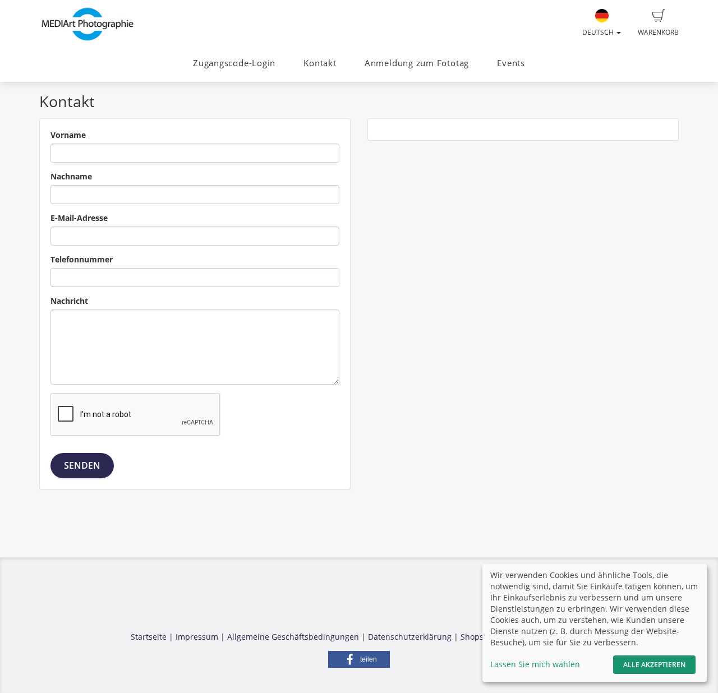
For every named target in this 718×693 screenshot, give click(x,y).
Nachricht (69, 300)
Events (511, 63)
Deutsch (598, 32)
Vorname (68, 135)
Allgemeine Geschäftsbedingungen (293, 636)
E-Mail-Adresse (79, 217)
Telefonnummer (81, 259)
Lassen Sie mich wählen (535, 664)
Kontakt (319, 63)
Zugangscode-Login (234, 63)
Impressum (197, 636)
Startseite (149, 636)
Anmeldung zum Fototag (417, 63)
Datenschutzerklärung (410, 636)
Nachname (71, 176)
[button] (359, 659)
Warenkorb (658, 32)
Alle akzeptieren (654, 664)
